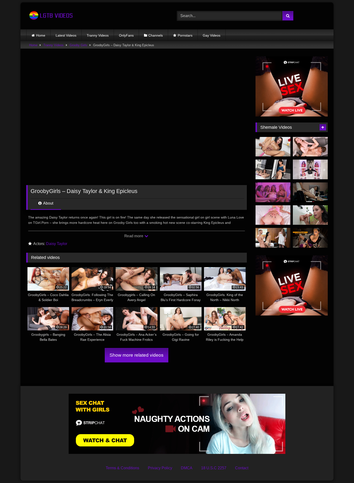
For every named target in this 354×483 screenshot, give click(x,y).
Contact (241, 468)
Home (40, 35)
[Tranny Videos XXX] (50, 15)
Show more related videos (137, 355)
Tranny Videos (98, 35)
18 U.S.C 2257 (213, 468)
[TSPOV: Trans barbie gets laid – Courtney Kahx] (273, 215)
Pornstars (185, 35)
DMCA (186, 468)
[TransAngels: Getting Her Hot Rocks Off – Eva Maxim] (273, 238)
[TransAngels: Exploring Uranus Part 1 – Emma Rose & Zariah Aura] (310, 169)
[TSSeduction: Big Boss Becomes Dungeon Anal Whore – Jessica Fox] (310, 238)
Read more (134, 236)
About (47, 203)
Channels (155, 35)
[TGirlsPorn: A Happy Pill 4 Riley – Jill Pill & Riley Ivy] (310, 147)
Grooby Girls (78, 45)
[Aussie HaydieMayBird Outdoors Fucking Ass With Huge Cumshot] (310, 215)
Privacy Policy (160, 468)
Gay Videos (211, 35)
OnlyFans (126, 35)
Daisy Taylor (56, 244)
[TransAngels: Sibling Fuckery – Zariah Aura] (273, 169)
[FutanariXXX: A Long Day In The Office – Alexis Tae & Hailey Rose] (310, 192)
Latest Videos (66, 35)
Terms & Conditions (122, 468)
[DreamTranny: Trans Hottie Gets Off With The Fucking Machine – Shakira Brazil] (273, 147)
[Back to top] (339, 468)
